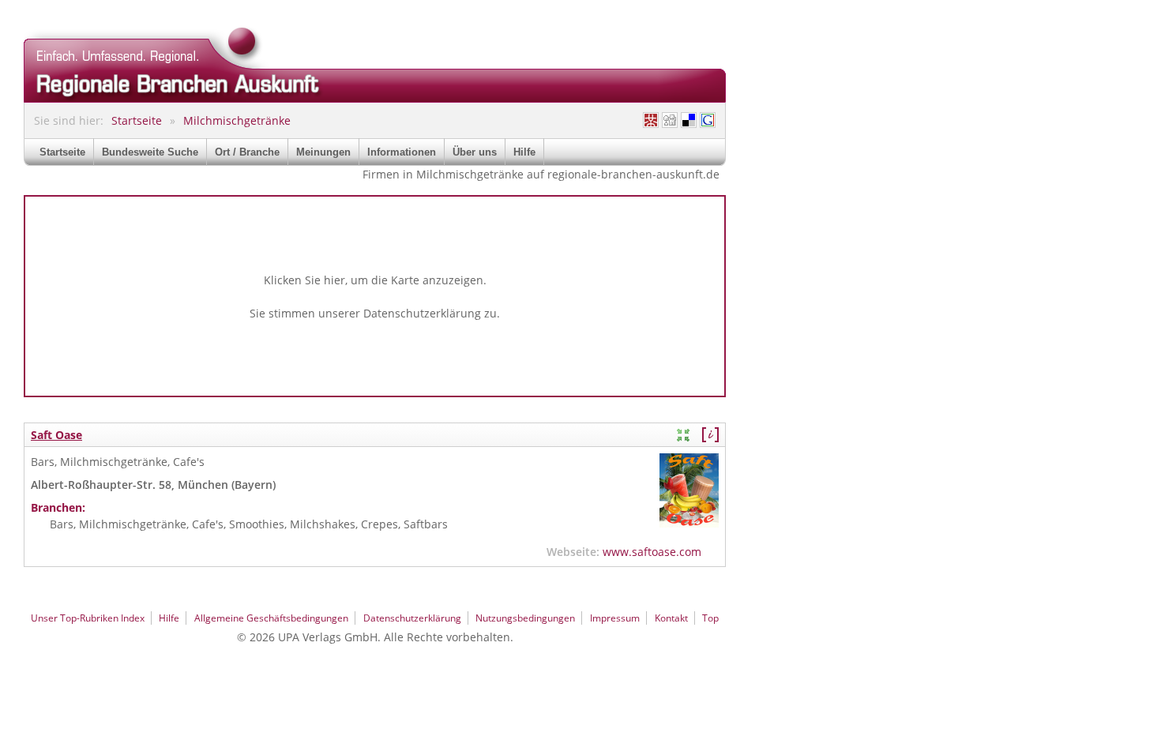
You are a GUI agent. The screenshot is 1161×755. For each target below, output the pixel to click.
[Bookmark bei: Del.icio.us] (689, 120)
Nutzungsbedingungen (525, 618)
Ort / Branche (247, 152)
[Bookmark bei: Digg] (670, 120)
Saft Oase (56, 434)
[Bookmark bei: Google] (708, 120)
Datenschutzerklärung (422, 313)
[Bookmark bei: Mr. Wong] (651, 120)
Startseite (136, 120)
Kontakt (671, 618)
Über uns (475, 152)
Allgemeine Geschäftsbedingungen (271, 618)
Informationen (401, 152)
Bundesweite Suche (150, 152)
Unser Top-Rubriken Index (88, 618)
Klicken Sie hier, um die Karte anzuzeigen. (375, 279)
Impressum (615, 618)
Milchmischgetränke (237, 120)
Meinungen (323, 152)
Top (710, 618)
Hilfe (524, 152)
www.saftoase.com (652, 551)
